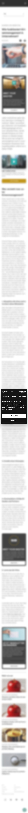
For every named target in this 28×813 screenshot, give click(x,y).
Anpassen (13, 420)
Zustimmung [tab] (5, 396)
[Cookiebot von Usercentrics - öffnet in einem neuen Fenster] (19, 392)
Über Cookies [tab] (22, 396)
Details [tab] (14, 396)
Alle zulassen (14, 415)
